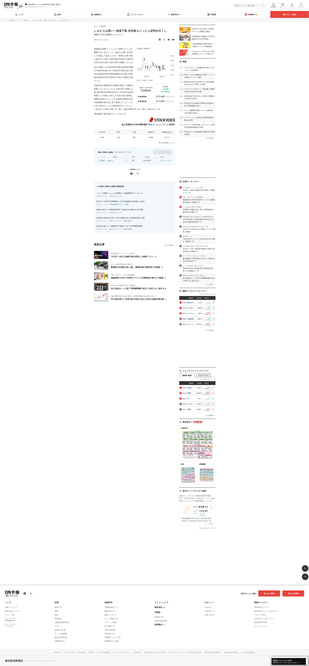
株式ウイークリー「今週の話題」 (121, 221)
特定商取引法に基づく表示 (154, 652)
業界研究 (174, 14)
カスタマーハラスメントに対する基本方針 (185, 652)
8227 (147, 48)
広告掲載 (81, 652)
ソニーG (189, 404)
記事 (59, 14)
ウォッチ (292, 7)
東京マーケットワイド (158, 124)
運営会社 (57, 652)
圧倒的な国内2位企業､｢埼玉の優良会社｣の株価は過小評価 (120, 218)
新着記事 (12, 20)
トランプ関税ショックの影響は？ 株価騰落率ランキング (119, 193)
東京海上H (190, 302)
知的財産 (137, 652)
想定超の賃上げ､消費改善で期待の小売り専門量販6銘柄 (119, 226)
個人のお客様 (269, 593)
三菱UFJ (189, 388)
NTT (187, 398)
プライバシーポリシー (121, 652)
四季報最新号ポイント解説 (119, 204)
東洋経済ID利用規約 (212, 652)
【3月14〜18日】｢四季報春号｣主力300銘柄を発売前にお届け (120, 201)
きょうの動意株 (23, 20)
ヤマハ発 (190, 308)
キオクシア (190, 324)
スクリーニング (137, 14)
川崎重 (188, 393)
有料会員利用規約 (231, 652)
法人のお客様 (293, 593)
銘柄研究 (97, 14)
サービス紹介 (69, 652)
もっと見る (169, 245)
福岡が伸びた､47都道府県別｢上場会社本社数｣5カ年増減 (119, 209)
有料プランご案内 (289, 14)
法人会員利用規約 (248, 652)
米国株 (213, 14)
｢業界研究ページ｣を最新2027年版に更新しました (46, 4)
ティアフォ (190, 313)
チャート (282, 7)
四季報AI (251, 14)
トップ (20, 14)
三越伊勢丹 (190, 319)
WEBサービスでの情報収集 (99, 652)
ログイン (301, 6)
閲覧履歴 (273, 7)
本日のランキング (116, 196)
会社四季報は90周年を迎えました (36, 7)
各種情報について (168, 142)
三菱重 (188, 409)
